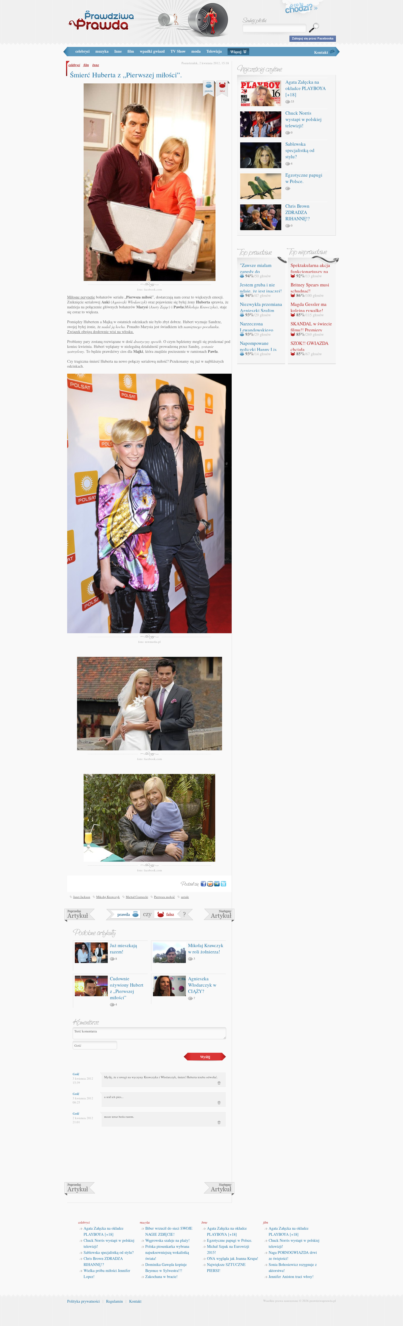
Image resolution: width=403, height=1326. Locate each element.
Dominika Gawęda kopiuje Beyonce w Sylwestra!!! (166, 1267)
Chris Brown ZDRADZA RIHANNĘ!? (297, 212)
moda (196, 51)
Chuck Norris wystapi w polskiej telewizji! (303, 119)
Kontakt (321, 52)
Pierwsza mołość (164, 897)
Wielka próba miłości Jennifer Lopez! (107, 1273)
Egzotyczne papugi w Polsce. (229, 1240)
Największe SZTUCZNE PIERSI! (226, 1267)
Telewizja (214, 51)
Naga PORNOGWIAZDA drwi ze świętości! (293, 1255)
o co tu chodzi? (301, 9)
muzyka (102, 51)
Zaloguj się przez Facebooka (312, 38)
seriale (185, 897)
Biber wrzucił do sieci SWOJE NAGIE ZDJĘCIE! (168, 1231)
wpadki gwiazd (152, 51)
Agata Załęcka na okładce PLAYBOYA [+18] (305, 88)
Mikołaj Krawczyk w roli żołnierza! (205, 948)
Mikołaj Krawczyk (108, 897)
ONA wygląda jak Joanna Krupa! (232, 1258)
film (130, 51)
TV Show (178, 51)
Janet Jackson (81, 897)
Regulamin (114, 1301)
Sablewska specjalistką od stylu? (299, 150)
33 (292, 101)
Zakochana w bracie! (161, 1276)
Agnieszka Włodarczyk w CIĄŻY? (202, 984)
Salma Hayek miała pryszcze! (219, 915)
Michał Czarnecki (137, 897)
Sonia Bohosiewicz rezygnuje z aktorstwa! (293, 1267)
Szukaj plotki (255, 21)
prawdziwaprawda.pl (323, 1301)
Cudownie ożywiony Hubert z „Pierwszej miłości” (126, 988)
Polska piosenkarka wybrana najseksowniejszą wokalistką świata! (167, 1252)
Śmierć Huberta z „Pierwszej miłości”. (126, 74)
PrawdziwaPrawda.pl (100, 20)
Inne (118, 51)
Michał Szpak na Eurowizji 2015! (228, 1249)
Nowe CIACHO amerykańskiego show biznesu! (79, 915)
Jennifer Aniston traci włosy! (291, 1276)
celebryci (82, 51)
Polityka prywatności (83, 1301)
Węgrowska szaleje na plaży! (167, 1240)
